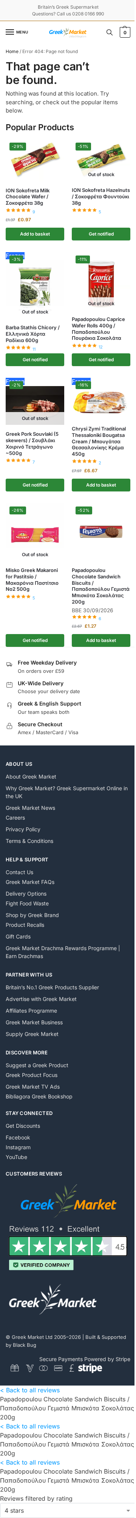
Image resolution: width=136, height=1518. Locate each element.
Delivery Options (26, 893)
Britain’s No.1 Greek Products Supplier (52, 987)
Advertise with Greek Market (41, 999)
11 (34, 349)
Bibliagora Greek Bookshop (39, 1096)
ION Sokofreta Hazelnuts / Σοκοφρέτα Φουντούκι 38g (101, 196)
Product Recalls (25, 925)
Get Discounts (23, 1126)
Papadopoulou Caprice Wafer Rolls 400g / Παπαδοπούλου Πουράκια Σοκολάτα (98, 328)
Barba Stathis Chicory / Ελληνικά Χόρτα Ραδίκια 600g (33, 333)
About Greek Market (31, 776)
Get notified (101, 234)
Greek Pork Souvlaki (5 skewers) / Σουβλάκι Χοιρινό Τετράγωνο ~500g (32, 443)
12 (101, 347)
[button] (124, 32)
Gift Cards (18, 936)
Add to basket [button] (35, 234)
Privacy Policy (23, 829)
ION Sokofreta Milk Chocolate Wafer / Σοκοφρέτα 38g (27, 196)
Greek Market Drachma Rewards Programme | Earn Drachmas (63, 952)
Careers (15, 817)
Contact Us (19, 872)
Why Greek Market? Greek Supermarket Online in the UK (67, 792)
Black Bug (24, 1345)
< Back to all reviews (30, 1390)
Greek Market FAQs (30, 882)
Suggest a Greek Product (37, 1065)
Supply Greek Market (32, 1034)
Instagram (18, 1147)
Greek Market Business (34, 1022)
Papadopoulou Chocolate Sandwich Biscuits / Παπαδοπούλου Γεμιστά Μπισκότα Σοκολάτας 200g (101, 586)
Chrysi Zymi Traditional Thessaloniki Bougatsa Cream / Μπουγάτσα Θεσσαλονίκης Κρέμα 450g (99, 441)
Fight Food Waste (27, 903)
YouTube (16, 1157)
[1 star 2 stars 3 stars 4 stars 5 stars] (68, 1510)
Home (12, 51)
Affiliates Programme (31, 1010)
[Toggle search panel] (109, 32)
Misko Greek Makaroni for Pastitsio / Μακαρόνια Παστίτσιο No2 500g (32, 579)
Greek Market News (30, 808)
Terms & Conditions (29, 841)
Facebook (18, 1137)
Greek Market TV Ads (33, 1086)
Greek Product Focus (31, 1075)
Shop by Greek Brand (32, 915)
